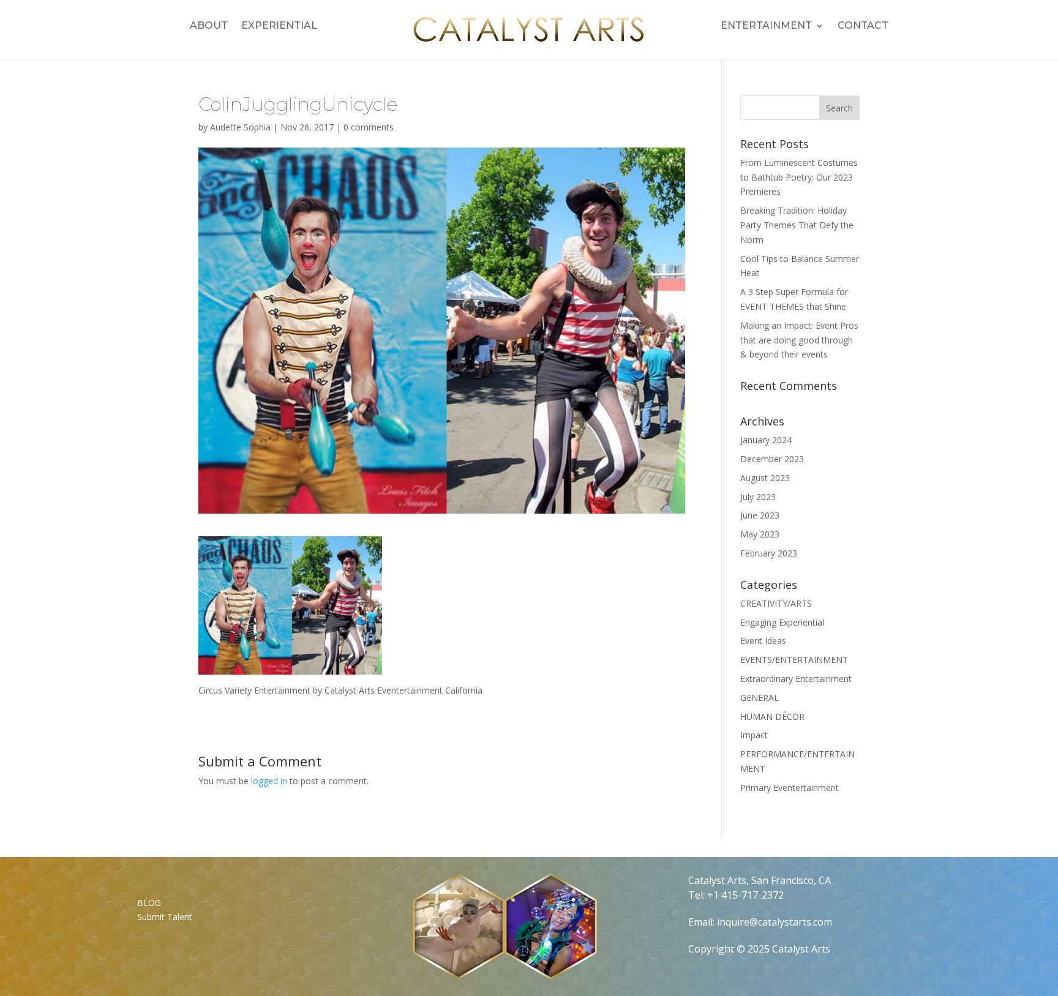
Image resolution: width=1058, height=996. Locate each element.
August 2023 (765, 478)
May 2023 (759, 534)
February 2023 (768, 553)
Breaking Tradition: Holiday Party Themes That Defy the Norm (797, 224)
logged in (269, 781)
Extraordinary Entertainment (796, 678)
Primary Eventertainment (789, 787)
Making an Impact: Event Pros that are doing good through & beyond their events (799, 340)
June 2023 (759, 515)
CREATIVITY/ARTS (776, 603)
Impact (754, 735)
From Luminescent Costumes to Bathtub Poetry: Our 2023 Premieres (799, 177)
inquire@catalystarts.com (774, 922)
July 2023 (758, 497)
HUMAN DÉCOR (772, 716)
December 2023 (772, 459)
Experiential (279, 26)
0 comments (368, 127)
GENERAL (759, 697)
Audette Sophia (240, 127)
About (209, 26)
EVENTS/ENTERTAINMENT (794, 659)
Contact (863, 26)
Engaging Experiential (782, 622)
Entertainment (766, 26)
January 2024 (766, 440)
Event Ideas (763, 640)
